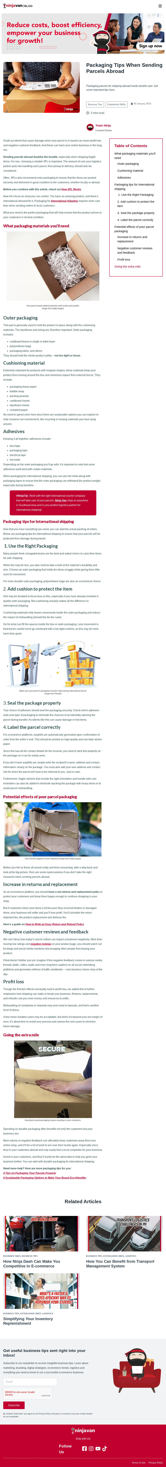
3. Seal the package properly (135, 213)
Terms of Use (138, 1462)
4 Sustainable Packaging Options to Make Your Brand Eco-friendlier (44, 1177)
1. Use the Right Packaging (135, 194)
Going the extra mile (127, 266)
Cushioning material (130, 170)
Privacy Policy (156, 1462)
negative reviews (40, 944)
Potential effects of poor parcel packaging (134, 229)
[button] (160, 6)
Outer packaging (128, 163)
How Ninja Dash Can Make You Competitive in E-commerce (31, 1263)
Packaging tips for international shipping (134, 187)
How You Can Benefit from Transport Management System (120, 1263)
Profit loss (123, 259)
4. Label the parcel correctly (135, 220)
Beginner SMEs (12, 1256)
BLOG (28, 6)
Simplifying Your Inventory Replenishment (28, 1321)
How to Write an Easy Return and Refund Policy (54, 924)
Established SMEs (116, 104)
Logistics (130, 1256)
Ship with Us (83, 1438)
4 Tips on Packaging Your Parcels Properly (29, 1173)
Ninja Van (61, 500)
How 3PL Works (71, 189)
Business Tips (95, 104)
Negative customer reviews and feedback (134, 250)
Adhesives (124, 177)
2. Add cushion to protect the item (135, 204)
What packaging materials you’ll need (134, 156)
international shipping (64, 201)
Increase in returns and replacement (132, 239)
